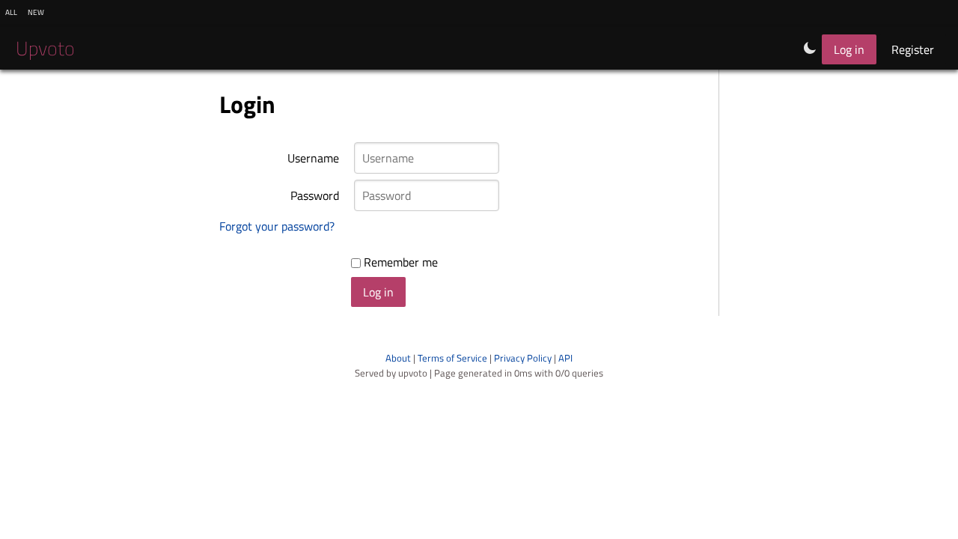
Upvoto (45, 48)
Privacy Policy (523, 357)
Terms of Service (452, 357)
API (565, 357)
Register (912, 49)
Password (314, 195)
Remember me (399, 262)
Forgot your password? (277, 226)
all (11, 11)
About (398, 357)
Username (313, 158)
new (36, 11)
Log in (849, 49)
